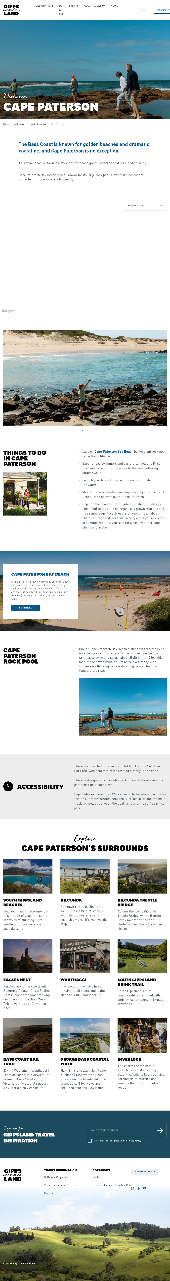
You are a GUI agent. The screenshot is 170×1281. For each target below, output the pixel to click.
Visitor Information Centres (60, 1185)
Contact (97, 1177)
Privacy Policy (133, 1141)
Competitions (28, 1263)
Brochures (50, 1193)
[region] (85, 256)
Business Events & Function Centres (114, 1185)
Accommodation (95, 6)
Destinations (45, 6)
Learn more (29, 608)
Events (74, 6)
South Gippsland (38, 124)
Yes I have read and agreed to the (117, 1141)
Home (6, 124)
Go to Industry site (144, 1172)
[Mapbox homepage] (8, 311)
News (114, 6)
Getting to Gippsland (56, 1177)
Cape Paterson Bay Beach (113, 451)
